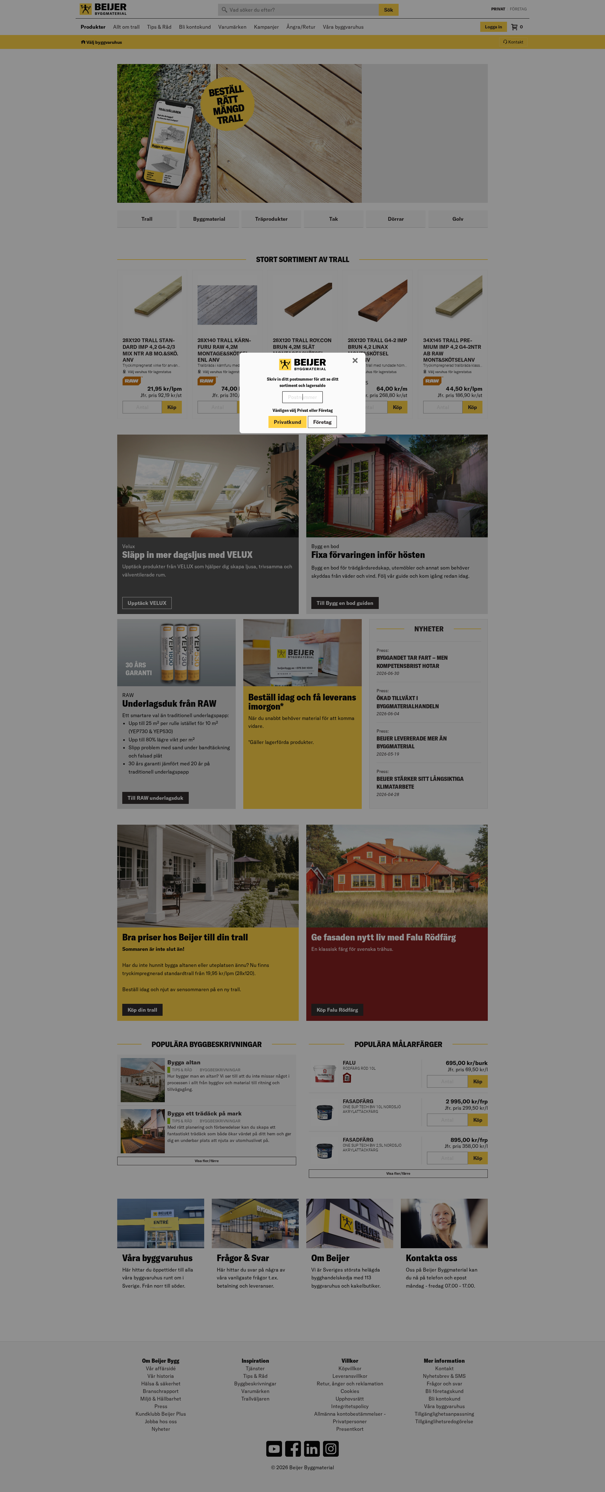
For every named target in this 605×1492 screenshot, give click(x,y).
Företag (322, 422)
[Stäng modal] (355, 360)
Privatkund (287, 422)
